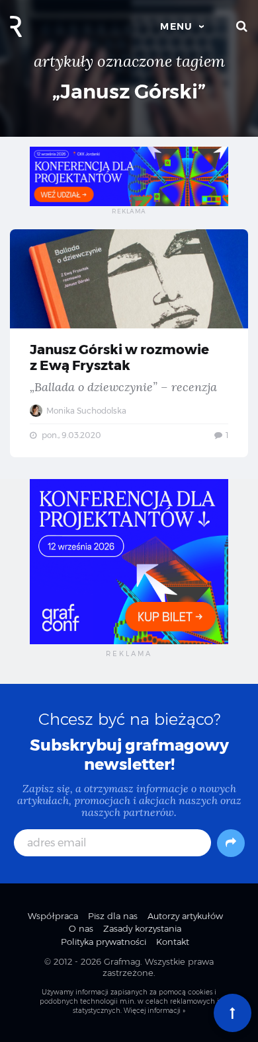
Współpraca (53, 916)
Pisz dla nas (113, 916)
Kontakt (172, 941)
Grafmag (122, 961)
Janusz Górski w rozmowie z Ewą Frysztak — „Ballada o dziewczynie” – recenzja (129, 343)
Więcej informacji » (154, 1010)
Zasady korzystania (142, 928)
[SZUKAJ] (242, 26)
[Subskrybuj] (231, 843)
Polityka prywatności (103, 941)
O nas (81, 928)
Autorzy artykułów (185, 916)
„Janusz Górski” (129, 91)
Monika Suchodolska (85, 411)
